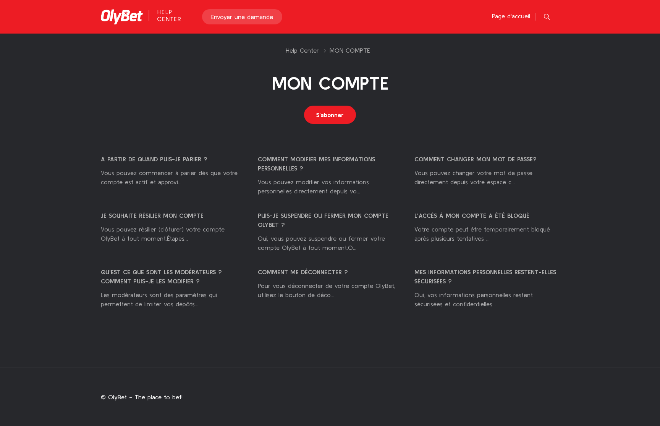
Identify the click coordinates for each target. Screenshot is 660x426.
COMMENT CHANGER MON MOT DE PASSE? (475, 159)
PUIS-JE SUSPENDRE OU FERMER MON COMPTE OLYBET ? (323, 220)
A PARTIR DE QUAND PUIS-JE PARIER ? (154, 159)
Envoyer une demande (242, 16)
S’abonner (330, 114)
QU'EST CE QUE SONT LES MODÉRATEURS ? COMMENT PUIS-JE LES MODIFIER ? (161, 276)
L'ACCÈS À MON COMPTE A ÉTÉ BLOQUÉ (471, 215)
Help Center (302, 50)
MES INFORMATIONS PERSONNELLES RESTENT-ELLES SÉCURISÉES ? (485, 276)
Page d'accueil (511, 16)
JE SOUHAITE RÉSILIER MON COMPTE (152, 215)
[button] (547, 16)
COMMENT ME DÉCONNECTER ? (303, 271)
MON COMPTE (350, 50)
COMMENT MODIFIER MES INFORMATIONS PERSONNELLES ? (316, 164)
